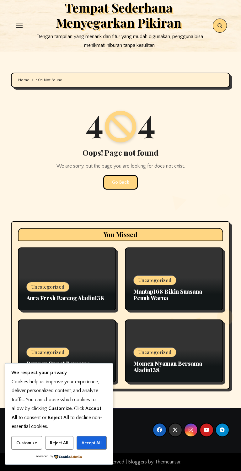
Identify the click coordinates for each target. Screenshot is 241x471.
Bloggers (137, 462)
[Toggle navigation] (19, 26)
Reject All (59, 443)
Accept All (92, 443)
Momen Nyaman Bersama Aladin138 (167, 367)
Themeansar (167, 462)
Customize (26, 443)
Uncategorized (47, 287)
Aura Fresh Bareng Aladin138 (65, 298)
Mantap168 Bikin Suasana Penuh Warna (167, 295)
